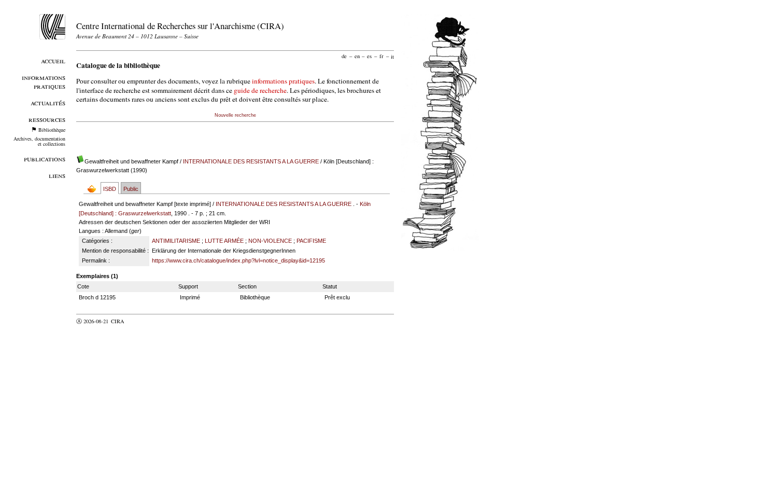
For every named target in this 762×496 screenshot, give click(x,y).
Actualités (48, 102)
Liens (57, 175)
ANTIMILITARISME (176, 241)
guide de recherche (260, 90)
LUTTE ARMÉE (224, 241)
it (392, 56)
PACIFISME (311, 241)
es (369, 56)
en (357, 56)
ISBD (109, 189)
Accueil (53, 60)
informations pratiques (283, 81)
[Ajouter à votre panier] (94, 188)
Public (130, 189)
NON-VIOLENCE (270, 241)
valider (138, 321)
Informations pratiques (43, 81)
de (344, 56)
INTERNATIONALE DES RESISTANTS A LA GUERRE (251, 161)
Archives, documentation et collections (39, 141)
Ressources (47, 119)
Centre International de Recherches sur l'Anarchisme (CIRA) (180, 26)
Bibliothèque (51, 129)
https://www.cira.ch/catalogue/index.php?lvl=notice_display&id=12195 (238, 260)
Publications (44, 158)
